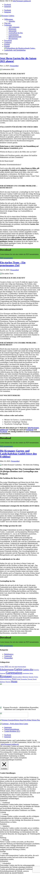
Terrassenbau (24, 679)
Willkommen (8, 19)
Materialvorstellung (17, 676)
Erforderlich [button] (4, 861)
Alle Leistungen (14, 27)
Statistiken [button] (3, 824)
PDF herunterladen (6, 258)
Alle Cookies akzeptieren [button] (18, 758)
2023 (13, 666)
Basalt (16, 666)
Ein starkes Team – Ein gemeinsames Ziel (12, 264)
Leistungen (8, 25)
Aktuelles (12, 21)
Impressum (8, 727)
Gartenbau (36, 669)
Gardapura (7, 42)
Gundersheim (26, 673)
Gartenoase (2, 673)
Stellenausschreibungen (6, 679)
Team (14, 679)
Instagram (29, 430)
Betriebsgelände (22, 666)
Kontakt (7, 46)
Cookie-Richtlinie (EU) (12, 731)
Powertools (8, 40)
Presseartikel (14, 66)
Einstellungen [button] (4, 758)
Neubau (36, 676)
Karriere (7, 44)
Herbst (31, 673)
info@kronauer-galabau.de (10, 744)
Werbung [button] (3, 838)
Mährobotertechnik (15, 37)
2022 (10, 666)
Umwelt (34, 679)
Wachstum (2, 681)
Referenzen (12, 29)
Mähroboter (25, 676)
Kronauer (6, 676)
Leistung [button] (3, 812)
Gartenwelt (8, 656)
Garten (18, 669)
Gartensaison (14, 672)
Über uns (7, 23)
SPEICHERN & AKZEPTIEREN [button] (11, 873)
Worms (14, 681)
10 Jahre (2, 666)
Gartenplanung (14, 35)
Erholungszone (7, 669)
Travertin (30, 679)
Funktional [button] (3, 800)
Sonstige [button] (3, 851)
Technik (18, 679)
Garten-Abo (28, 669)
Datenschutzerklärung (11, 729)
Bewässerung (13, 38)
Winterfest (7, 681)
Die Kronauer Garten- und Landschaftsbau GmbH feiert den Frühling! (18, 453)
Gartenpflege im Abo (16, 33)
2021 (6, 666)
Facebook (3, 432)
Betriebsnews (8, 654)
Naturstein (31, 676)
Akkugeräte (12, 31)
